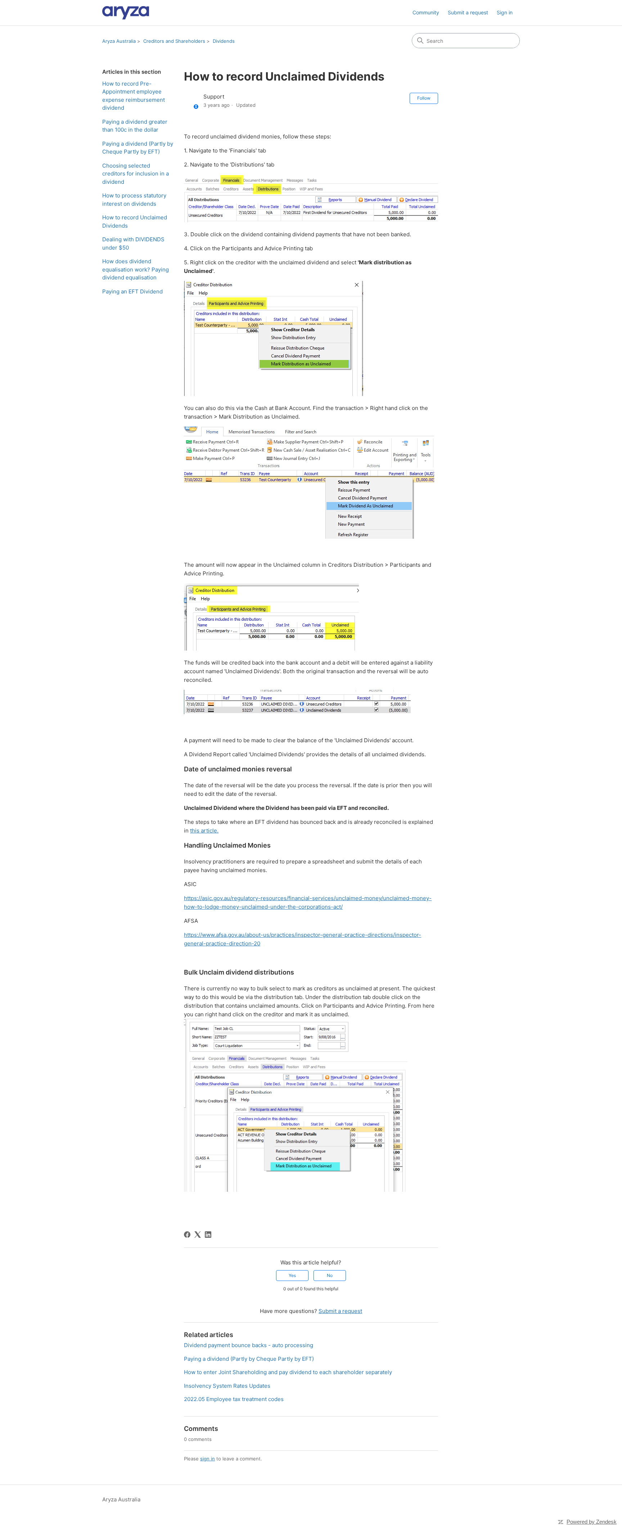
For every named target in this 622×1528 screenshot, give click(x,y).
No (330, 1275)
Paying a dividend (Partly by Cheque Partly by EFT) (137, 147)
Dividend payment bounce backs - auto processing (248, 1345)
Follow (424, 98)
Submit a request (468, 12)
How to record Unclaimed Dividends (134, 221)
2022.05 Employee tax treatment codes (234, 1399)
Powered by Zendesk (592, 1522)
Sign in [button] (505, 12)
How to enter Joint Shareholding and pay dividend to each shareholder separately (288, 1372)
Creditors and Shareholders (174, 41)
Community (426, 12)
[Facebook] (187, 1234)
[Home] (125, 12)
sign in (207, 1458)
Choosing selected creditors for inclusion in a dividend (135, 173)
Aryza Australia (119, 41)
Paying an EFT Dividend (132, 291)
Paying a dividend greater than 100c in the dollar (134, 125)
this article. (204, 830)
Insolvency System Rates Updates (227, 1385)
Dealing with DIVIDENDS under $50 (133, 243)
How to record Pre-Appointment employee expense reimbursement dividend (133, 95)
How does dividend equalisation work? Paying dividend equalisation (135, 269)
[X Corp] (197, 1234)
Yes (292, 1275)
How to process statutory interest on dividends (134, 199)
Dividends (224, 41)
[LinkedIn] (208, 1234)
